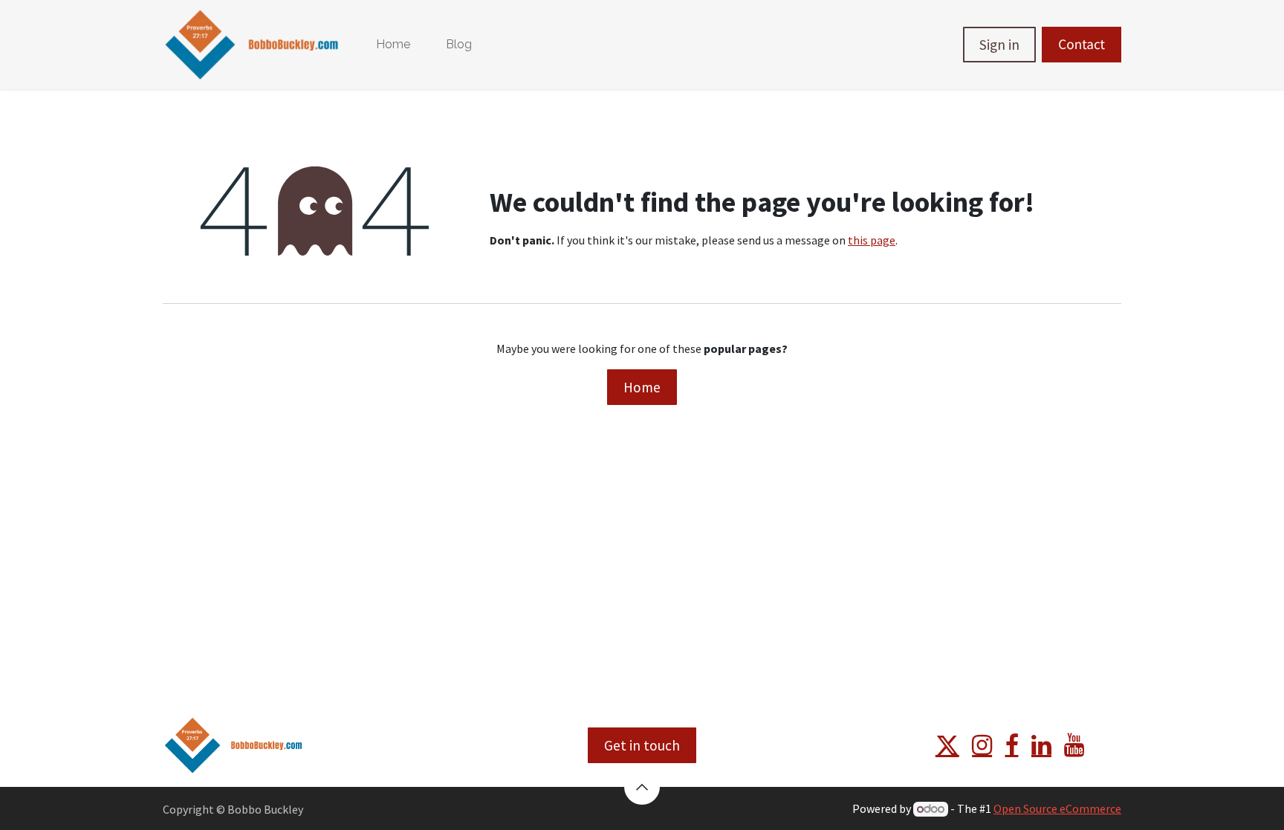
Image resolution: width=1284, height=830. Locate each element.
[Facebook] (1012, 745)
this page (871, 240)
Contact (1081, 45)
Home (642, 387)
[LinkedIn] (1041, 745)
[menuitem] (393, 44)
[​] (947, 745)
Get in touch (642, 745)
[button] (642, 787)
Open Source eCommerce (1057, 808)
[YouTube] (1074, 745)
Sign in (999, 45)
